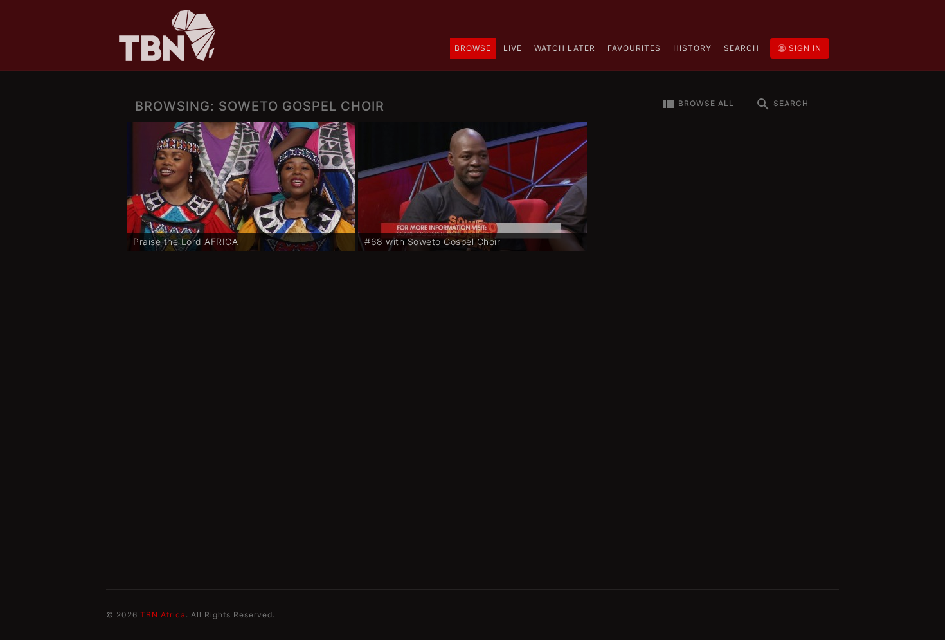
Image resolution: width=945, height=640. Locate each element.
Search (741, 48)
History (692, 48)
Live (512, 48)
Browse (473, 48)
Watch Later (564, 48)
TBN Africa (163, 614)
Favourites (634, 48)
